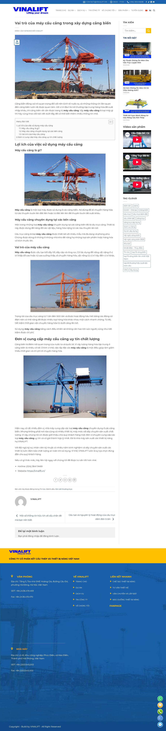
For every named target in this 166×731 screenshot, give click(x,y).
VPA (125, 270)
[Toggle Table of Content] (109, 122)
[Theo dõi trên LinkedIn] (151, 2)
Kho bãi (127, 244)
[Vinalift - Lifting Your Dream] (33, 10)
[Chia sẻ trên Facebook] (56, 480)
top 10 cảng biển (139, 252)
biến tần (127, 206)
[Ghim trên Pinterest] (70, 480)
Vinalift (39, 31)
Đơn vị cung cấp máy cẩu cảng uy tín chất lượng (40, 137)
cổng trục (141, 218)
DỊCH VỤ (81, 10)
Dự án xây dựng (130, 231)
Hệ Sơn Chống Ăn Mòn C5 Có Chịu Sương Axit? (136, 89)
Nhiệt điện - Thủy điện (133, 248)
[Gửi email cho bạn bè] (65, 480)
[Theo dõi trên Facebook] (146, 2)
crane (135, 206)
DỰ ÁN (71, 10)
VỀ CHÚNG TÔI (108, 10)
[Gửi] (148, 30)
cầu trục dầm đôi (140, 214)
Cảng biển (144, 210)
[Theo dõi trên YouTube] (153, 2)
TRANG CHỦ (61, 10)
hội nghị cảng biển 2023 (134, 240)
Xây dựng (134, 270)
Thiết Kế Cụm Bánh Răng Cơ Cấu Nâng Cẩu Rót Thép (135, 116)
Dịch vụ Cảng (129, 227)
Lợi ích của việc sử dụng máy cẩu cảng (35, 125)
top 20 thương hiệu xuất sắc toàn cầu (135, 264)
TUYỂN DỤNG (137, 10)
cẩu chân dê (129, 218)
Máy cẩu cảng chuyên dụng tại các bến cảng (42, 131)
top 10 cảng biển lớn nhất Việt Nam (136, 257)
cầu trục (127, 214)
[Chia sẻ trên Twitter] (60, 480)
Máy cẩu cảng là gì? (31, 128)
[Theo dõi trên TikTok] (149, 2)
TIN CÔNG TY (94, 10)
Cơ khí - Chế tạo (130, 210)
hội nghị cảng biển (132, 235)
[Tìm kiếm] (154, 10)
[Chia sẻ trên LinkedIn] (74, 480)
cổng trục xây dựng (132, 223)
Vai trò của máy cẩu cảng (33, 134)
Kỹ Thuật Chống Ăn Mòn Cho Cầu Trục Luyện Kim (136, 61)
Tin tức (43, 489)
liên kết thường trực (63, 489)
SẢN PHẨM (123, 10)
